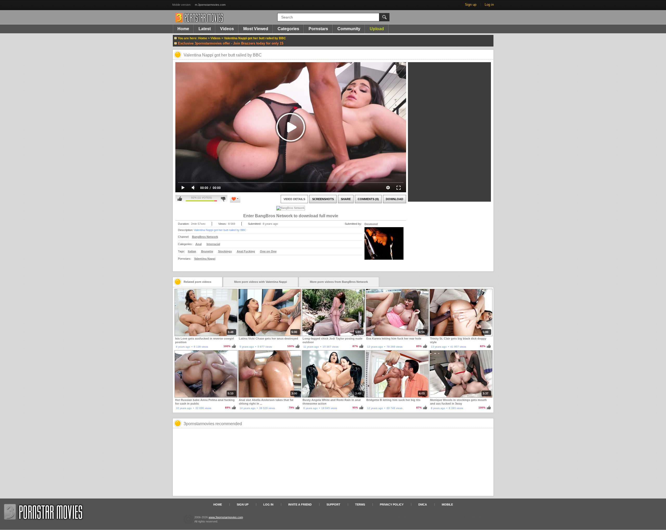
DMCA (422, 504)
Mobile (447, 504)
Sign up (470, 5)
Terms (360, 504)
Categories (288, 29)
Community (348, 29)
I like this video (179, 199)
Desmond (371, 224)
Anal (198, 244)
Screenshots (323, 199)
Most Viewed (255, 29)
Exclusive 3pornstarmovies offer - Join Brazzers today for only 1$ (230, 43)
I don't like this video (223, 199)
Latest (204, 29)
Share (346, 199)
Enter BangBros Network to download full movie (290, 216)
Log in (489, 5)
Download (394, 199)
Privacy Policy (392, 504)
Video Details (294, 199)
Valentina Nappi (204, 258)
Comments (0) (368, 199)
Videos (227, 29)
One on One (268, 251)
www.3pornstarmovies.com (226, 517)
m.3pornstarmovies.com (210, 4)
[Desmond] (384, 246)
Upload (377, 29)
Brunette (207, 251)
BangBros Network (205, 236)
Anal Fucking (246, 251)
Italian (192, 251)
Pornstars (318, 29)
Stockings (225, 251)
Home (183, 29)
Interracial (213, 244)
